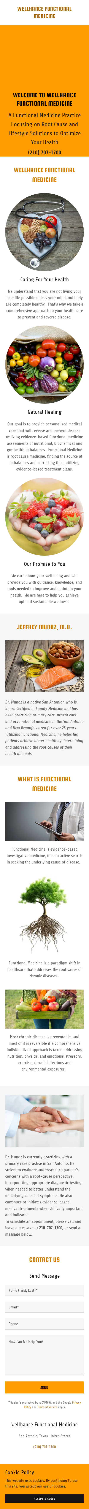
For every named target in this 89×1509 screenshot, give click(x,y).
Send (44, 1388)
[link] (44, 17)
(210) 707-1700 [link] (44, 152)
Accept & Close (44, 1499)
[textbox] (44, 1290)
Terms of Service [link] (47, 1407)
